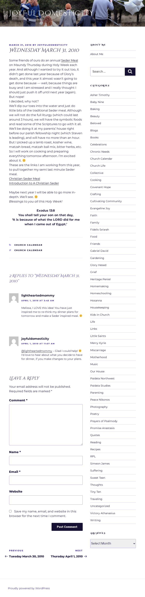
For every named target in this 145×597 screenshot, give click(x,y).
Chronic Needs (100, 151)
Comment (18, 400)
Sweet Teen (97, 477)
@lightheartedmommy (36, 351)
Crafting (95, 194)
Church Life (97, 165)
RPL (93, 456)
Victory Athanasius (102, 513)
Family (94, 222)
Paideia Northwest (102, 378)
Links (93, 328)
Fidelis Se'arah (99, 229)
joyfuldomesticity (52, 45)
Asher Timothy (100, 95)
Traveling (96, 499)
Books (94, 137)
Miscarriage (98, 350)
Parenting (96, 392)
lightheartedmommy (38, 295)
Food (93, 236)
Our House (97, 371)
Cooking (95, 180)
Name (15, 452)
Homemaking (99, 286)
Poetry (94, 414)
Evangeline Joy (100, 208)
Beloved (95, 123)
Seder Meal (69, 60)
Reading (95, 442)
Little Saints (98, 336)
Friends (95, 244)
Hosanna (96, 300)
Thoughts (96, 484)
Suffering (96, 470)
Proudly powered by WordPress (29, 588)
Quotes (95, 435)
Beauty (95, 116)
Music (94, 364)
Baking (95, 109)
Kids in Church (100, 314)
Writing (95, 520)
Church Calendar (28, 245)
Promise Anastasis (102, 428)
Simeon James (100, 463)
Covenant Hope (100, 187)
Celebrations (98, 144)
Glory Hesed (98, 265)
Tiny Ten (95, 491)
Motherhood (98, 357)
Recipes (95, 449)
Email (14, 472)
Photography (99, 407)
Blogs (94, 130)
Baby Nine (97, 102)
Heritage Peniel (100, 279)
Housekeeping (99, 307)
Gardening (97, 258)
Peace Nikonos (100, 399)
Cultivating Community (106, 201)
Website (15, 491)
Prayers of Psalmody (103, 421)
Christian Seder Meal (24, 178)
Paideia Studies (100, 385)
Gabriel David (99, 251)
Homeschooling (100, 293)
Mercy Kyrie (98, 343)
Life (92, 321)
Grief (93, 272)
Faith (93, 215)
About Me (96, 54)
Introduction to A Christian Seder (34, 183)
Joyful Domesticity (51, 13)
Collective (96, 173)
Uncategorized (100, 506)
